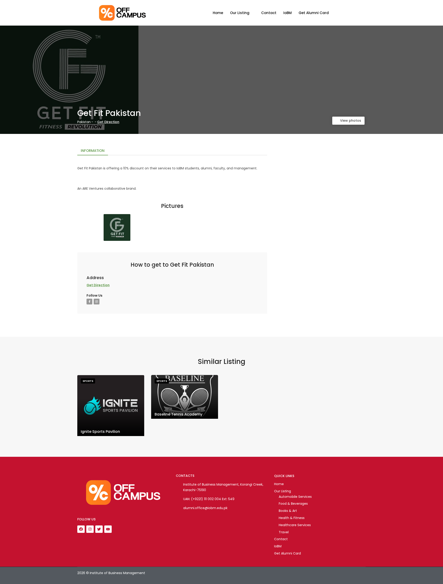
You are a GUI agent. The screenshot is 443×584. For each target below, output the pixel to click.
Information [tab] (93, 150)
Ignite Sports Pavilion (100, 431)
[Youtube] (108, 529)
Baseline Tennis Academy (178, 414)
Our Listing (239, 12)
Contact (268, 12)
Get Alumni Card (314, 12)
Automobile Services (295, 496)
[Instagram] (90, 529)
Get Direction (108, 122)
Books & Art (288, 510)
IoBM (287, 12)
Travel (284, 532)
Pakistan (84, 122)
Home (218, 12)
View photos (350, 120)
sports (88, 381)
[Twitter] (99, 529)
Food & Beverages (293, 503)
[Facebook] (81, 529)
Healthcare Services (295, 525)
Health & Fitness (292, 518)
